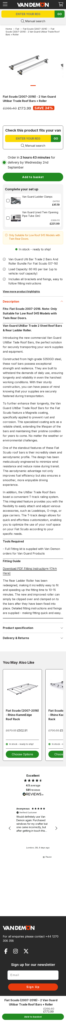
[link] (16, 200)
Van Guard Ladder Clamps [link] (37, 196)
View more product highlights (21, 291)
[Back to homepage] (33, 4)
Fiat (17, 29)
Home (9, 29)
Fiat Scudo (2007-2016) (35, 29)
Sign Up (33, 986)
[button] (60, 4)
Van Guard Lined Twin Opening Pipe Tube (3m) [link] (40, 214)
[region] (33, 828)
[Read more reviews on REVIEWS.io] (33, 794)
